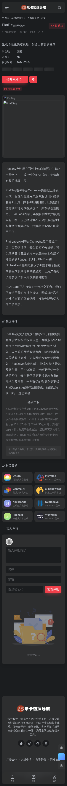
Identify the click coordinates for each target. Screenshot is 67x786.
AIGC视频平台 (18, 17)
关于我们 (41, 759)
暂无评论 (12, 528)
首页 (7, 17)
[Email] (45, 743)
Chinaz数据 (42, 346)
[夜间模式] (61, 765)
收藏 (59, 26)
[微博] (29, 743)
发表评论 (53, 589)
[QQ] (21, 743)
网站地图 (55, 759)
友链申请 (26, 759)
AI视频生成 (33, 17)
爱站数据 (23, 346)
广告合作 (12, 759)
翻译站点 (18, 25)
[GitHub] (37, 743)
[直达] (30, 477)
